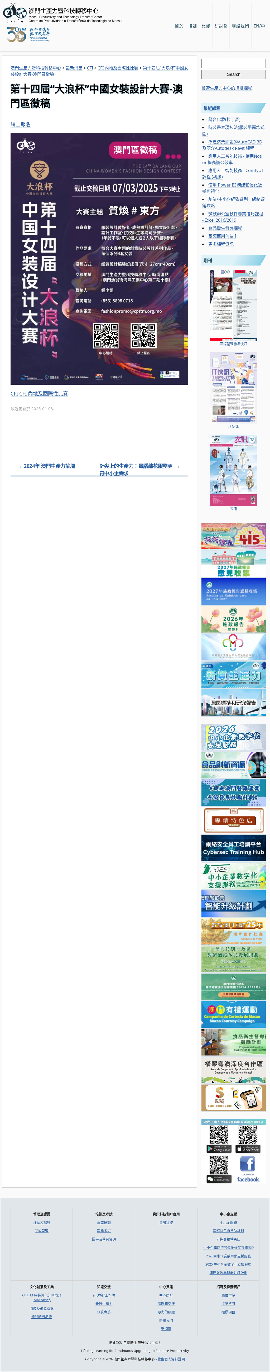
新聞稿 (166, 1328)
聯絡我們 (166, 1320)
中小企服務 (228, 1222)
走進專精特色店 (228, 1239)
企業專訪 (104, 1312)
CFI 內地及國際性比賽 (43, 393)
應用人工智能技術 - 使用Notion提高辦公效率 (232, 159)
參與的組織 (166, 1312)
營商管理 (42, 1230)
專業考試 (104, 1230)
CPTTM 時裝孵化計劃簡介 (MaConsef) (41, 1297)
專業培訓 (104, 1222)
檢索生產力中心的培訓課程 (226, 88)
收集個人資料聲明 (171, 1359)
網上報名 (21, 124)
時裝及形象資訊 (42, 1308)
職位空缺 (228, 1295)
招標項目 (228, 1312)
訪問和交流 (166, 1303)
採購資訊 (228, 1303)
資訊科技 (166, 1222)
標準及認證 (41, 1222)
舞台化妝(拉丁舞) (224, 119)
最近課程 (212, 108)
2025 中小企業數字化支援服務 (228, 1264)
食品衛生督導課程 (225, 228)
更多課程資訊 (221, 244)
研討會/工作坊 (104, 1295)
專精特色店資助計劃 (228, 1230)
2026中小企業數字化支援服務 (228, 1256)
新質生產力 (104, 1303)
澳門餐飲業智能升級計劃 (228, 1272)
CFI (14, 393)
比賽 (205, 26)
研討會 (221, 26)
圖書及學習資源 (104, 1239)
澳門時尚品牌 (41, 1316)
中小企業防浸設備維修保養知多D (228, 1247)
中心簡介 (166, 1295)
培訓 (192, 26)
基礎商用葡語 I (222, 236)
